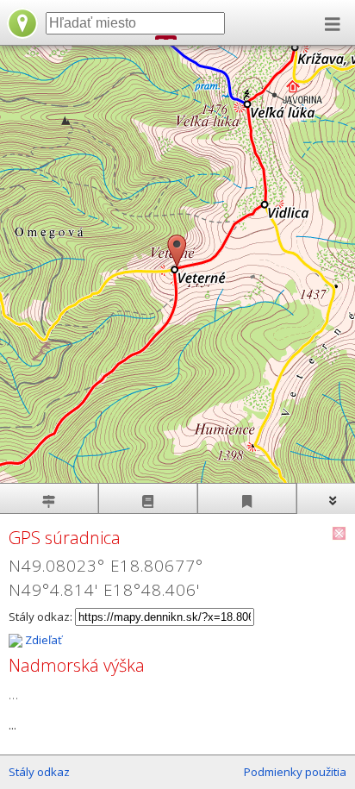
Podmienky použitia (295, 772)
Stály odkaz (39, 772)
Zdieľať (42, 640)
